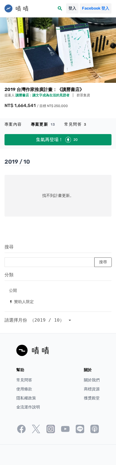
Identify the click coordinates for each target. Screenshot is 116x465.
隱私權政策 (26, 398)
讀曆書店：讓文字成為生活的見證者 (42, 95)
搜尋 (9, 247)
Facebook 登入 (95, 8)
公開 (13, 290)
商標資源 (92, 389)
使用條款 (24, 389)
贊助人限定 (21, 301)
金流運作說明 (28, 407)
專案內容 (13, 124)
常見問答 (75, 124)
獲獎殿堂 (92, 398)
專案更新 (43, 124)
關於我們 (92, 380)
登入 (72, 8)
